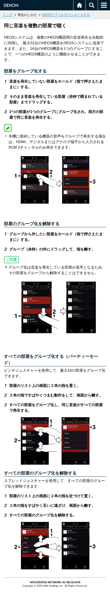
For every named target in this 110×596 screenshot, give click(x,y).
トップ (7, 15)
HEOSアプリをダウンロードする (66, 15)
